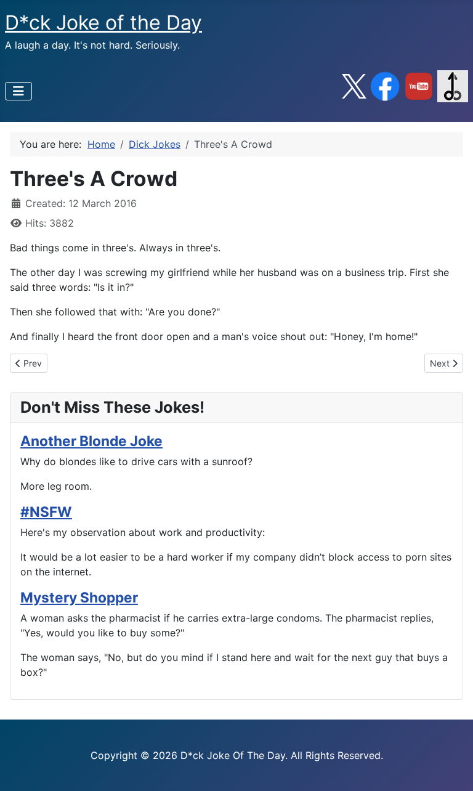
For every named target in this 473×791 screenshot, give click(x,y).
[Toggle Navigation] (18, 91)
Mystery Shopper (79, 597)
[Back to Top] (451, 768)
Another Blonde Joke (91, 440)
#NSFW (46, 511)
